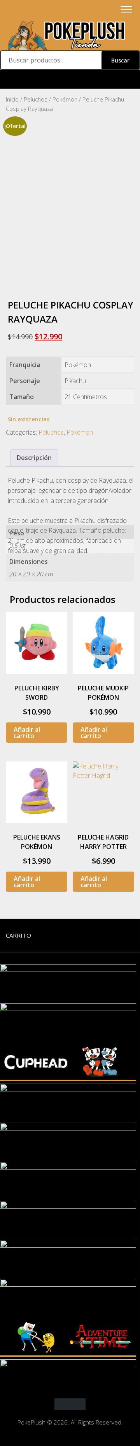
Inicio (12, 99)
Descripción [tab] (34, 457)
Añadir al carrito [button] (27, 732)
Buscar (120, 60)
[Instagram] (70, 79)
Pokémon (64, 99)
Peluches (35, 99)
